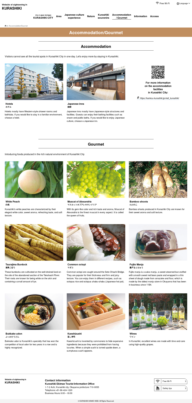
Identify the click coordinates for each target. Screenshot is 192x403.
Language (183, 3)
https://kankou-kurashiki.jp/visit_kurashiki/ (159, 98)
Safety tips (167, 388)
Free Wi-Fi (165, 3)
